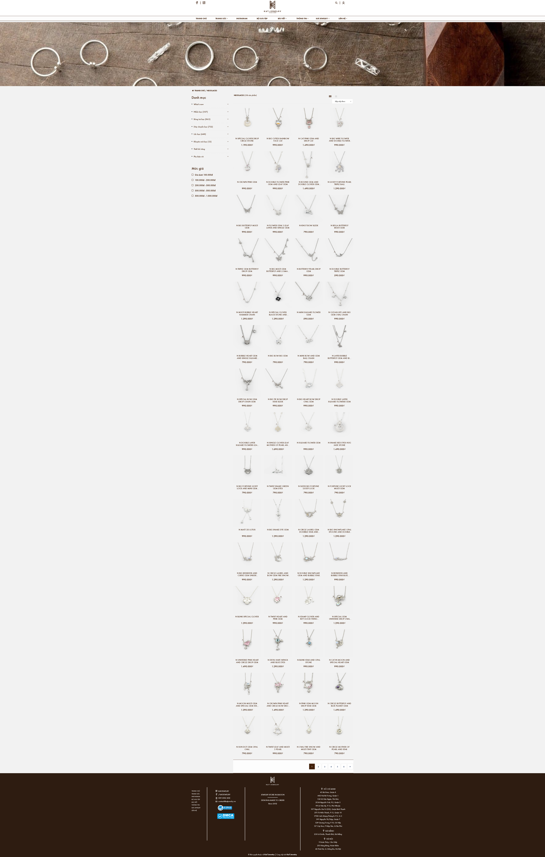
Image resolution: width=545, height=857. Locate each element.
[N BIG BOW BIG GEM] (278, 339)
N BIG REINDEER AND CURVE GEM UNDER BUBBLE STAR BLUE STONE (247, 574)
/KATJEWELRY (224, 794)
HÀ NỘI (329, 838)
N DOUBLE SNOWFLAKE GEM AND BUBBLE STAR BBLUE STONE (308, 574)
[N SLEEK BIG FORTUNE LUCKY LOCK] (309, 469)
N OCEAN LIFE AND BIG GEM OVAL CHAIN (339, 313)
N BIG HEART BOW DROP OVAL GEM (308, 400)
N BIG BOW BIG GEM (278, 355)
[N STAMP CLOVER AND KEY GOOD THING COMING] (309, 600)
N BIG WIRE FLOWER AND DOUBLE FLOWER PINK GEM (339, 139)
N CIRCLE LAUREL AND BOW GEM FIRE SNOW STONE (278, 574)
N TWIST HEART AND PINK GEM (277, 617)
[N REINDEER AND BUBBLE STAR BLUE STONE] (339, 556)
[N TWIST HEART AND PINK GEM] (278, 600)
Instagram (241, 18)
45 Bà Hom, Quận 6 (328, 792)
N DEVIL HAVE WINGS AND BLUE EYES (278, 661)
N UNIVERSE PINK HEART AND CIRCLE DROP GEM (247, 661)
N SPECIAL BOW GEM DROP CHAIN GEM (247, 400)
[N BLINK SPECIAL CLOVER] (247, 600)
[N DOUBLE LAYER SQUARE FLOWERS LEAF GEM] (247, 426)
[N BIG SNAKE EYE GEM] (278, 513)
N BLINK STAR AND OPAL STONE (308, 661)
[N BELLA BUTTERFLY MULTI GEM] (339, 209)
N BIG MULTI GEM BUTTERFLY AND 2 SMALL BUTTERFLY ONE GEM (277, 270)
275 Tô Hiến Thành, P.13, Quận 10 (328, 812)
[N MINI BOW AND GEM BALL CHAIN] (309, 339)
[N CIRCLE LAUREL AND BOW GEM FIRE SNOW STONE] (278, 556)
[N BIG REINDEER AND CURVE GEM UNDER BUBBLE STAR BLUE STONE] (247, 556)
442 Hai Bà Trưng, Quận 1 (327, 795)
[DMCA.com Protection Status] (221, 814)
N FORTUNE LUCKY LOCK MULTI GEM (339, 487)
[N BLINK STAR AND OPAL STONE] (309, 643)
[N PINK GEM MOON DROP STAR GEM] (309, 687)
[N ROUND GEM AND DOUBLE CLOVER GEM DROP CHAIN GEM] (309, 165)
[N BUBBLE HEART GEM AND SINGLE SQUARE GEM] (247, 339)
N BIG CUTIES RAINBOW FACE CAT (278, 139)
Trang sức (221, 18)
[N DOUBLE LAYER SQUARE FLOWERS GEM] (339, 383)
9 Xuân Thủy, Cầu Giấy (328, 842)
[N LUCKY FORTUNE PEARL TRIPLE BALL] (339, 165)
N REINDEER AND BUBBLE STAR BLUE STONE (339, 574)
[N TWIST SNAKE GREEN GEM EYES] (278, 469)
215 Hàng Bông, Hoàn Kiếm (328, 845)
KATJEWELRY (223, 791)
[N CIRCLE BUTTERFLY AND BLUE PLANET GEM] (339, 687)
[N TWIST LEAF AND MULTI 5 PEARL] (278, 730)
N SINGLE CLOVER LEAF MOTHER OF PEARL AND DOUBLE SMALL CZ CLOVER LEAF (278, 443)
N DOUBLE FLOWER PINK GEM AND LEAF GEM (277, 183)
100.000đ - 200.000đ (204, 180)
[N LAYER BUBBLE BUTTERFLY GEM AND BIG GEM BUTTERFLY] (339, 339)
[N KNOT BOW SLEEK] (309, 209)
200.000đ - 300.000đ (204, 185)
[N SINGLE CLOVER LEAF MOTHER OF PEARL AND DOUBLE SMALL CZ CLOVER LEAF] (278, 426)
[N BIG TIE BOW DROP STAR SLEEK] (278, 383)
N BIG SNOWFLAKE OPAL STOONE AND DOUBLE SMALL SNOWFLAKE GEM (339, 530)
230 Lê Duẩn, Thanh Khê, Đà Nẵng (328, 834)
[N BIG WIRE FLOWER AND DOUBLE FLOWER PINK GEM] (339, 122)
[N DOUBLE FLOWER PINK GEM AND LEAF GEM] (278, 165)
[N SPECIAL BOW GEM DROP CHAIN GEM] (247, 383)
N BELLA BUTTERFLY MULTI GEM (339, 226)
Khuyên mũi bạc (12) (202, 141)
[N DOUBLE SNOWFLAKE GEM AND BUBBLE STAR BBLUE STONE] (309, 556)
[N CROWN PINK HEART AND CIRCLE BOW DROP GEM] (278, 687)
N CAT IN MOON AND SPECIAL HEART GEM (339, 661)
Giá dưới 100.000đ (203, 174)
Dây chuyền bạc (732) (203, 126)
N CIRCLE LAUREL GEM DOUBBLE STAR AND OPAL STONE (308, 530)
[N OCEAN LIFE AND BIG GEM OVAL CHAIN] (339, 296)
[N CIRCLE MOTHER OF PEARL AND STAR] (339, 730)
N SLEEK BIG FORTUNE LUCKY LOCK (308, 487)
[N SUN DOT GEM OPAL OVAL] (247, 730)
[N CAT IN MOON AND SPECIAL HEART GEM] (339, 643)
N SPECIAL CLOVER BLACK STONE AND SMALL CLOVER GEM (277, 313)
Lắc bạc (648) (200, 134)
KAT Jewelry (322, 18)
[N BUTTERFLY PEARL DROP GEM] (309, 252)
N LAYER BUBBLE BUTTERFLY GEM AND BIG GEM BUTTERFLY (339, 356)
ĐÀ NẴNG (329, 830)
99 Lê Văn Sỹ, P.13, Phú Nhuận (328, 805)
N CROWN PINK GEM (247, 182)
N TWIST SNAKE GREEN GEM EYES (278, 487)
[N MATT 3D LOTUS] (247, 513)
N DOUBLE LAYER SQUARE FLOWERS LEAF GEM (247, 443)
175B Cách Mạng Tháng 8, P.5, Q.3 (328, 815)
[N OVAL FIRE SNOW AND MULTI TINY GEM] (309, 730)
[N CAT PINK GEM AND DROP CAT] (309, 122)
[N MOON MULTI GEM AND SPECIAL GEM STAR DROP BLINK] (247, 687)
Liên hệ (342, 18)
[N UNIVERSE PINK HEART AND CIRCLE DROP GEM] (247, 643)
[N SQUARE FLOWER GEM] (309, 426)
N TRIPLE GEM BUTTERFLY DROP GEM (247, 270)
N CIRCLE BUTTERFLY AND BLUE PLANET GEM (339, 704)
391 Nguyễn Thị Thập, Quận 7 (328, 819)
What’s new (199, 104)
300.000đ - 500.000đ (204, 190)
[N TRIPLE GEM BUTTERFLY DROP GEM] (247, 252)
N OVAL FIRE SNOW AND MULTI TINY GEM (308, 748)
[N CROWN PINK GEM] (247, 165)
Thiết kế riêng (199, 148)
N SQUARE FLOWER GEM (308, 442)
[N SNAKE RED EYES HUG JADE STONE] (339, 426)
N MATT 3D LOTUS (247, 529)
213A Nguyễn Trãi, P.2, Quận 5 (328, 802)
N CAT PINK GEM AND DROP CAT (308, 139)
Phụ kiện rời (199, 156)
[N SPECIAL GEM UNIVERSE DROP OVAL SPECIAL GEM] (339, 600)
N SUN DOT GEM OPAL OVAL (247, 748)
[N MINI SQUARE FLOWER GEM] (309, 296)
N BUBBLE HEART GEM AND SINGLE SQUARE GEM (247, 356)
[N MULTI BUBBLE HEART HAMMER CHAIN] (247, 296)
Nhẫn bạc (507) (201, 111)
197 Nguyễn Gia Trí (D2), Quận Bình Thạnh (328, 809)
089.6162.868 (224, 797)
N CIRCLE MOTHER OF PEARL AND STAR (339, 748)
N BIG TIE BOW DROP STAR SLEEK (278, 400)
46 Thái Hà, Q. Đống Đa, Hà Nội (328, 848)
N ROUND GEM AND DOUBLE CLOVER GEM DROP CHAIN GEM (308, 183)
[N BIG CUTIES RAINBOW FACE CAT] (278, 122)
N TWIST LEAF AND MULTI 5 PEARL (278, 748)
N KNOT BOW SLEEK (308, 225)
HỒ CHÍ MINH (330, 788)
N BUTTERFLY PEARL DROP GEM (308, 270)
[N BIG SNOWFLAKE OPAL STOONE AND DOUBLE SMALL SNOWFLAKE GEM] (339, 513)
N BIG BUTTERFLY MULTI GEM (247, 226)
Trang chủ (201, 18)
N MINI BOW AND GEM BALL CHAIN (309, 356)
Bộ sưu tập (262, 18)
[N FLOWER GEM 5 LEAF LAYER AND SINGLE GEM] (278, 209)
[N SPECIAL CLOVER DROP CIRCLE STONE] (247, 122)
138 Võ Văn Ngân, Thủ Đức (328, 798)
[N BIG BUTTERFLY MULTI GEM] (247, 209)
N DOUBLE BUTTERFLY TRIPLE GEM (339, 270)
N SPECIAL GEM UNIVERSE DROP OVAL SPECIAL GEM (339, 617)
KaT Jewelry (292, 854)
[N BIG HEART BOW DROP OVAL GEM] (309, 383)
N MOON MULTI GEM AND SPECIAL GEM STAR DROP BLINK (247, 704)
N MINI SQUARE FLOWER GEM (308, 313)
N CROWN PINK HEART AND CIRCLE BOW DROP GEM (278, 704)
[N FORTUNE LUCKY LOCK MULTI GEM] (339, 469)
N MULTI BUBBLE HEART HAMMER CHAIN (247, 313)
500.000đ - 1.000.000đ (205, 195)
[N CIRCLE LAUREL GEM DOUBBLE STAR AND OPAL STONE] (309, 513)
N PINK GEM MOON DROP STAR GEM (308, 704)
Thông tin (301, 18)
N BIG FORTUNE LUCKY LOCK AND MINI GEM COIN (247, 487)
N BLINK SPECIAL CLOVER (247, 616)
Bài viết (281, 18)
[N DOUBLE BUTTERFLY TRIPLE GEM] (339, 252)
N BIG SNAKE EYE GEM (278, 529)
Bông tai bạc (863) (202, 119)
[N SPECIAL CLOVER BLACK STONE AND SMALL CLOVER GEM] (278, 296)
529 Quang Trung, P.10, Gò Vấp (328, 822)
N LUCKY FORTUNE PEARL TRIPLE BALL (339, 183)
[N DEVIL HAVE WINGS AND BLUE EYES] (278, 643)
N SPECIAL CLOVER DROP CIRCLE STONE (247, 139)
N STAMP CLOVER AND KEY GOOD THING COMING (308, 617)
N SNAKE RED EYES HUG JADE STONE (339, 443)
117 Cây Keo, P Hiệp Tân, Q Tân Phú (328, 825)
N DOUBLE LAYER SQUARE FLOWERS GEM (339, 400)
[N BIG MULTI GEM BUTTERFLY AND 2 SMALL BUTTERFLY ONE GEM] (278, 252)
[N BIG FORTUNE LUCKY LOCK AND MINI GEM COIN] (247, 469)
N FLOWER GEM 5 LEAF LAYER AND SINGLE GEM (277, 226)
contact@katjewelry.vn (227, 801)
